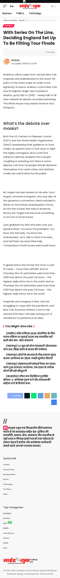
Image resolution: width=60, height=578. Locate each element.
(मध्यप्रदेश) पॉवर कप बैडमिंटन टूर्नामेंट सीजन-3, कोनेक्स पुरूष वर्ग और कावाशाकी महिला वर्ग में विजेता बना (26, 380)
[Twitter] (46, 561)
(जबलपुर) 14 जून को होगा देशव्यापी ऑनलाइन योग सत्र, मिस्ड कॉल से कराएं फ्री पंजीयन (30, 347)
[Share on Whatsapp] (34, 395)
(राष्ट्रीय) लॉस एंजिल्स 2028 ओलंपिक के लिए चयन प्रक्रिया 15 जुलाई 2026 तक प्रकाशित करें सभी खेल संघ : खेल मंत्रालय (29, 337)
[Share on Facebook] (10, 52)
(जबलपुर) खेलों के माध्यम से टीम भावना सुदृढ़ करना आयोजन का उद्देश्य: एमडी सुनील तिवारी (29, 356)
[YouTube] (49, 561)
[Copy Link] (20, 52)
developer (15, 60)
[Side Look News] (30, 6)
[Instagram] (57, 561)
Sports (8, 26)
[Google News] (53, 561)
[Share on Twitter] (15, 52)
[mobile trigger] (6, 6)
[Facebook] (42, 561)
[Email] (47, 395)
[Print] (25, 52)
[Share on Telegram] (40, 395)
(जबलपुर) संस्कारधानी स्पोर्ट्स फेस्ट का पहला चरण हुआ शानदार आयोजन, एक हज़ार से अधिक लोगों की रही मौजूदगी (29, 367)
